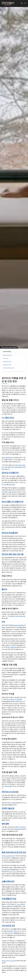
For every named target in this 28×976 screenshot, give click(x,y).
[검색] (22, 3)
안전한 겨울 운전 (8, 808)
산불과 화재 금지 (8, 881)
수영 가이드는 (13, 871)
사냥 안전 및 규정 (8, 925)
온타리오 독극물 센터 (10, 532)
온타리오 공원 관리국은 (8, 856)
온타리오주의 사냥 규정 (8, 960)
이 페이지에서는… (7, 351)
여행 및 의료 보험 (7, 361)
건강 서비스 (5, 358)
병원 (12, 616)
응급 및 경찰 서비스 (7, 355)
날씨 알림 (5, 823)
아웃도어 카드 (18, 931)
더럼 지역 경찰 (14, 467)
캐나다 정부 (16, 762)
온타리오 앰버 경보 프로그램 (12, 554)
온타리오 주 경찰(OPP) (10, 472)
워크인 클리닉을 (20, 616)
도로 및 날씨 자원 (7, 364)
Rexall (3, 627)
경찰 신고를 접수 (9, 492)
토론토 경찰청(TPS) (7, 457)
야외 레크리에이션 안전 (8, 368)
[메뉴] (25, 3)
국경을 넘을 (14, 803)
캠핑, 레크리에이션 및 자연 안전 (14, 852)
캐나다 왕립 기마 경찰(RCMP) (13, 501)
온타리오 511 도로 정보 (10, 791)
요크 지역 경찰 (6, 467)
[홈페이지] (8, 4)
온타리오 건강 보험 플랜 (15, 699)
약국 (3, 621)
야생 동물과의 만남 (9, 898)
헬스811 (4, 589)
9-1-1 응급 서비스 (8, 417)
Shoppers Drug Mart (18, 625)
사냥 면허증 (9, 931)
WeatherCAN (18, 829)
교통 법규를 (8, 786)
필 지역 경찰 (21, 465)
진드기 (17, 920)
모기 (22, 920)
